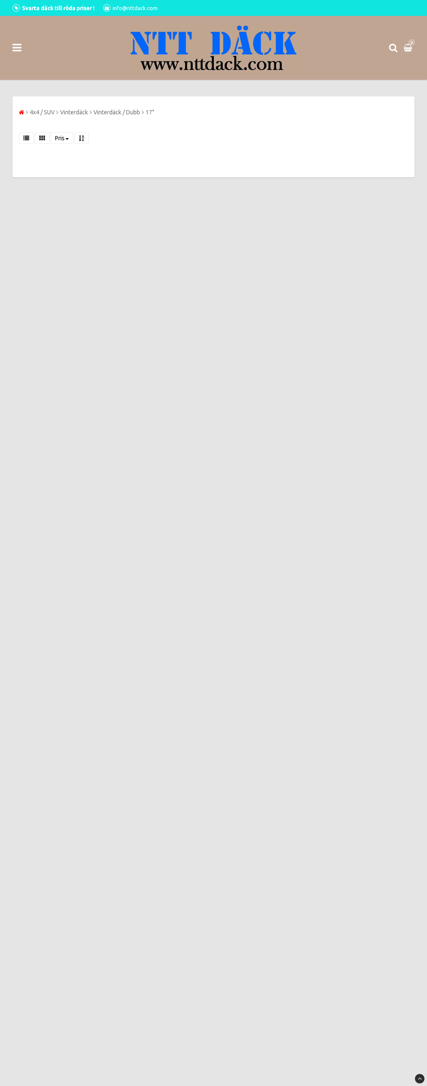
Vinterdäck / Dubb (116, 112)
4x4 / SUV (42, 112)
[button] (409, 48)
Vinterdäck (74, 112)
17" (150, 112)
